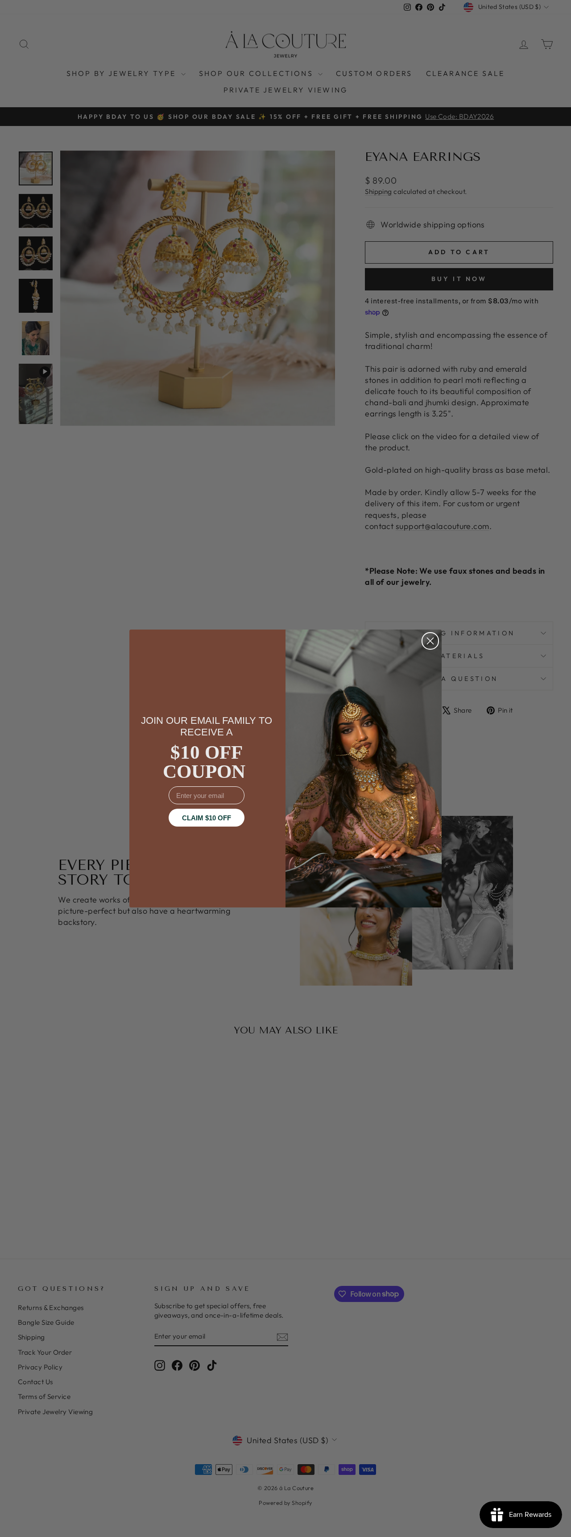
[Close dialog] (430, 641)
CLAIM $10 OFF (206, 818)
